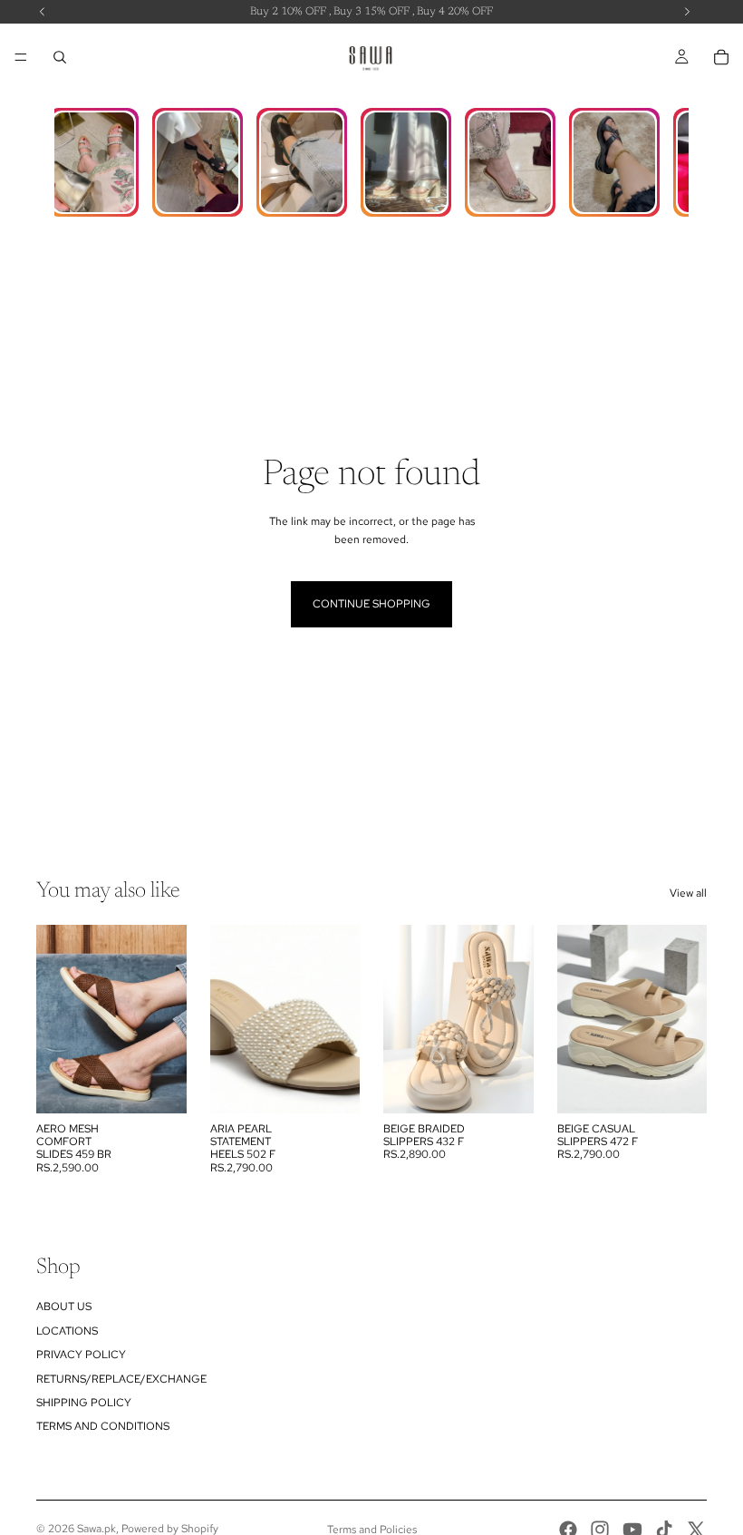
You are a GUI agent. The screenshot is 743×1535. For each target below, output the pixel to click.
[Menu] (21, 57)
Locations (67, 1331)
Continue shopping (371, 604)
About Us (64, 1306)
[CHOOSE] (158, 1085)
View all (688, 893)
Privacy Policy (81, 1354)
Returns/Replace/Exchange (121, 1379)
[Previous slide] (56, 1019)
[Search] (60, 57)
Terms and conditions (102, 1426)
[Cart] (721, 57)
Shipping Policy (83, 1402)
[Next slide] (167, 1019)
